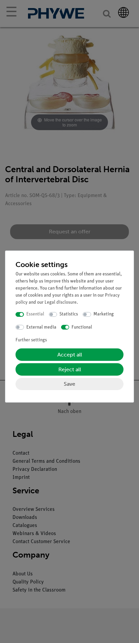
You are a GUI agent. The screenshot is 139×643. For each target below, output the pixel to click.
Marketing (103, 314)
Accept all (69, 354)
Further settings (31, 340)
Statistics (68, 314)
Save (69, 384)
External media (41, 327)
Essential (35, 314)
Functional (82, 327)
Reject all (69, 369)
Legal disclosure (61, 302)
